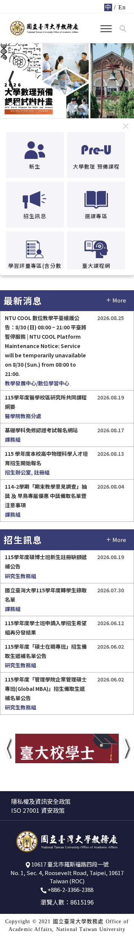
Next (105, 87)
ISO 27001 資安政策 (38, 810)
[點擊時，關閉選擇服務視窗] (126, 125)
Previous (34, 87)
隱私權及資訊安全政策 (41, 801)
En (122, 7)
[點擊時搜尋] (123, 29)
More (119, 300)
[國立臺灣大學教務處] (44, 28)
